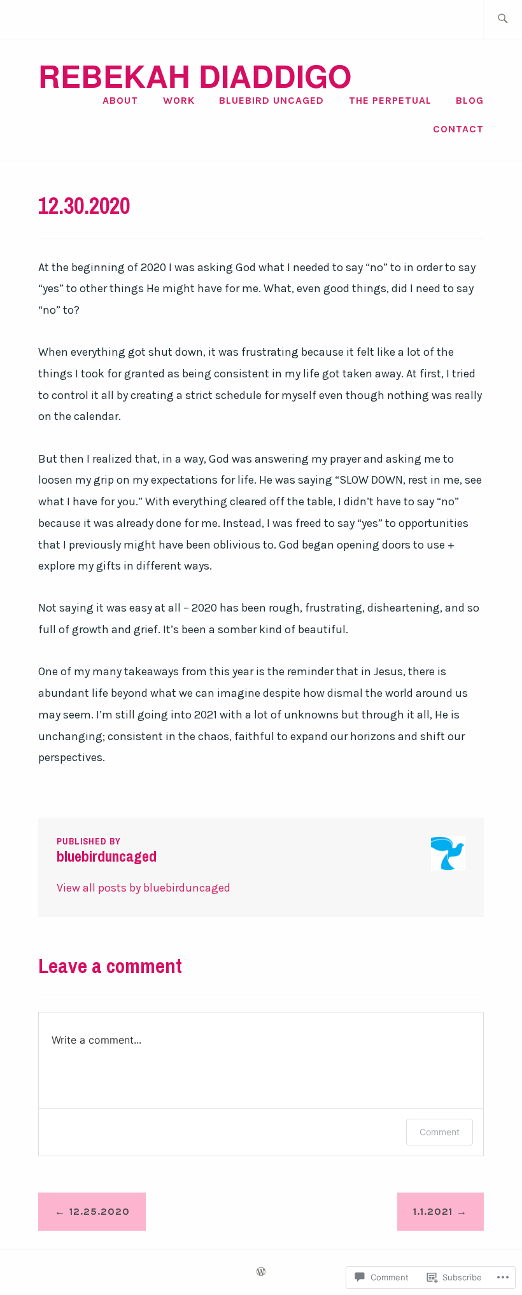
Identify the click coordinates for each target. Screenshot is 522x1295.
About (120, 100)
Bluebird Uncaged (271, 100)
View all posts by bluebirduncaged (143, 888)
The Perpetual (390, 100)
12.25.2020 (99, 1211)
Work (179, 100)
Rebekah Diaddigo (194, 75)
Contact (458, 129)
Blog (470, 100)
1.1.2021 (433, 1211)
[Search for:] (502, 19)
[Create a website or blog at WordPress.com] (261, 1272)
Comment (440, 1131)
